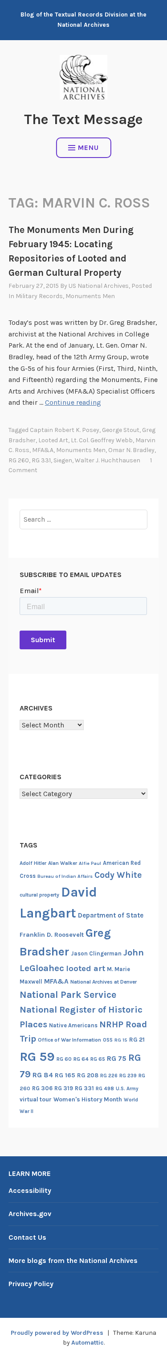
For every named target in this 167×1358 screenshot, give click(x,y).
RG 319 (63, 1088)
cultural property (39, 895)
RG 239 (128, 1076)
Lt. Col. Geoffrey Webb (102, 440)
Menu (88, 147)
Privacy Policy (30, 1283)
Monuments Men (90, 296)
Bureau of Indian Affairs (65, 876)
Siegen (62, 460)
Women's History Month (87, 1099)
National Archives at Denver (103, 982)
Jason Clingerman (96, 953)
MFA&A (42, 450)
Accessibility (29, 1190)
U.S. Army (127, 1089)
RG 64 (81, 1059)
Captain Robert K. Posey (64, 430)
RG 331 (41, 460)
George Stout (120, 430)
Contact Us (27, 1237)
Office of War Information (69, 1040)
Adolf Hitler (33, 863)
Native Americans (73, 1025)
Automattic (87, 1342)
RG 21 (137, 1039)
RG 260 (18, 460)
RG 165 (65, 1075)
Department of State (110, 915)
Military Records (39, 296)
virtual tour (36, 1099)
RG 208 (87, 1075)
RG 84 (43, 1075)
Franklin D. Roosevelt (52, 935)
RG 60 (64, 1059)
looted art (53, 440)
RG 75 (116, 1058)
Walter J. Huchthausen (107, 460)
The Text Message (83, 119)
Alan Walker (62, 863)
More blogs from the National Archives (73, 1260)
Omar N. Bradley (131, 450)
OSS (108, 1040)
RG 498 (105, 1088)
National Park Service (68, 994)
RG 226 (109, 1076)
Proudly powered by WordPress (57, 1333)
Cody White (118, 875)
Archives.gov (29, 1213)
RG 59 (37, 1056)
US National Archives (99, 286)
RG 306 (42, 1088)
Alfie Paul (90, 863)
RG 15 (120, 1040)
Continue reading (73, 402)
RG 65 (97, 1059)
